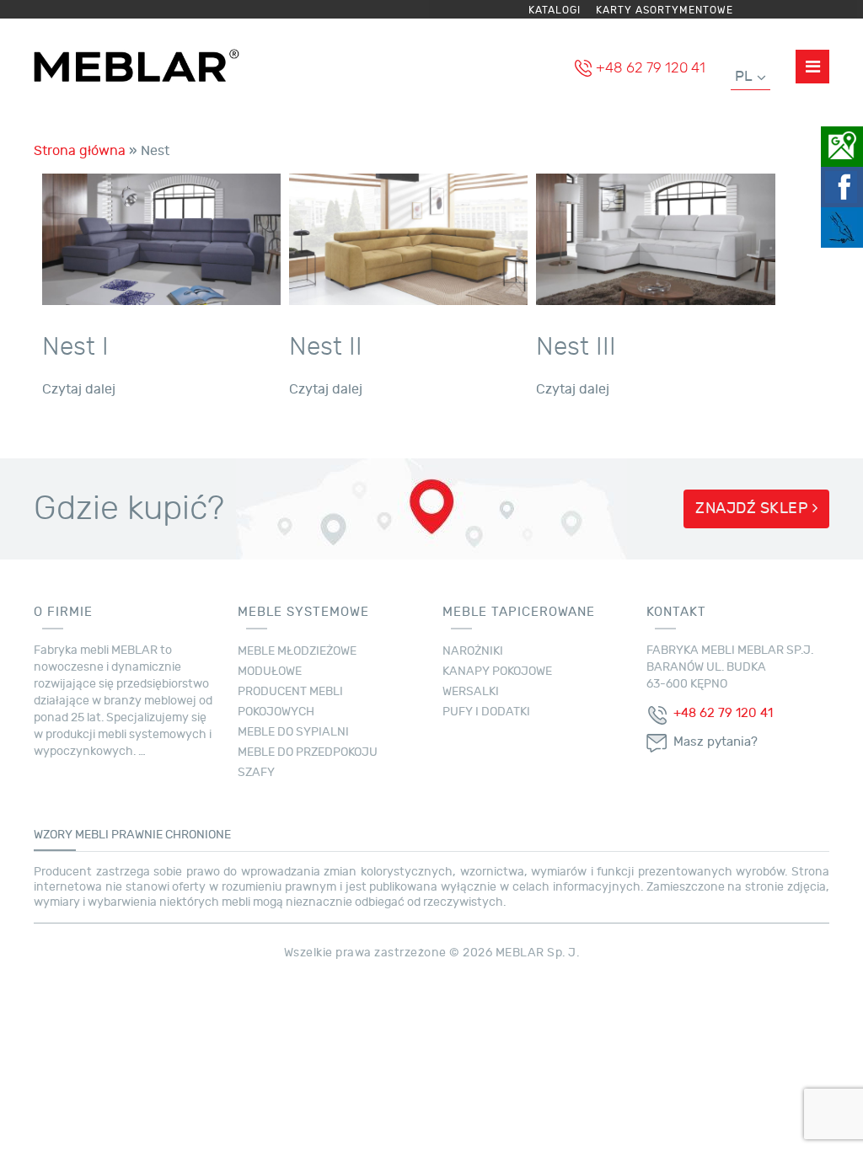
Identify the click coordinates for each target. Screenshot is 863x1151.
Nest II (325, 346)
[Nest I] (161, 236)
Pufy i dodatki (486, 711)
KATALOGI (554, 10)
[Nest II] (408, 236)
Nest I (75, 346)
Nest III (576, 346)
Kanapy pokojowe (497, 671)
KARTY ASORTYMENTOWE (664, 10)
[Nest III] (655, 236)
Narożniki (472, 651)
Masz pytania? (715, 742)
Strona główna (80, 150)
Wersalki (470, 691)
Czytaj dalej (78, 389)
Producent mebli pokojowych (290, 701)
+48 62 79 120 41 (650, 68)
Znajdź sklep (753, 508)
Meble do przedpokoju (308, 752)
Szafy (256, 772)
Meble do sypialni (293, 732)
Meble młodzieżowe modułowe (297, 661)
